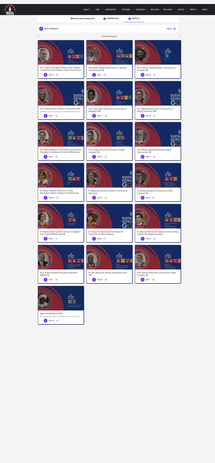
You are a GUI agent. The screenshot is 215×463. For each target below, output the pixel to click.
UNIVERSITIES (110, 10)
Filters (169, 29)
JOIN (97, 10)
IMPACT (193, 10)
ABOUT (87, 10)
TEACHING (126, 10)
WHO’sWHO (167, 10)
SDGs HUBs (155, 10)
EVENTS (181, 10)
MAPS (204, 10)
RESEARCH (140, 10)
